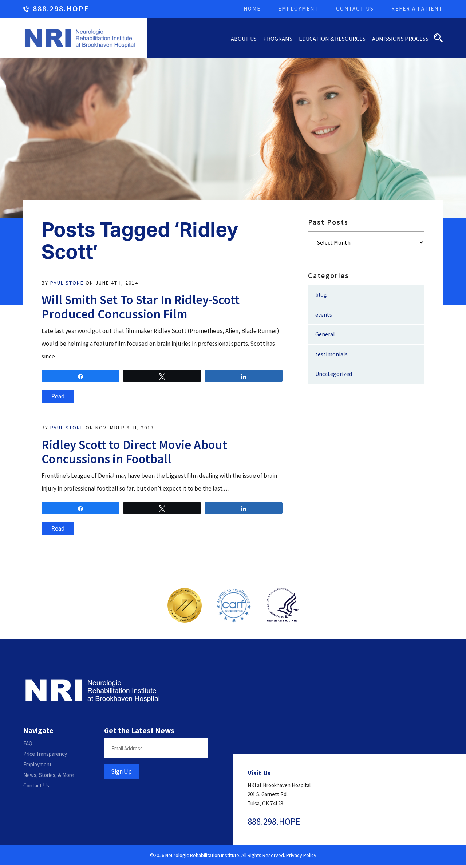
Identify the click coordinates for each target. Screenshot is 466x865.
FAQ (27, 743)
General (325, 334)
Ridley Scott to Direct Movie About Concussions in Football (134, 452)
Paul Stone (67, 282)
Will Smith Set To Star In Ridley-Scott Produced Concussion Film (141, 307)
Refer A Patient (417, 8)
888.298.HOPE (61, 8)
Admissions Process (400, 38)
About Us (244, 38)
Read (58, 396)
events (323, 314)
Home (252, 8)
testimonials (331, 354)
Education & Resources (332, 38)
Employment (298, 8)
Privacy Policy (301, 855)
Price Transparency (45, 753)
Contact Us (355, 8)
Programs (277, 38)
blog (321, 294)
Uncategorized (333, 373)
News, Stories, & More (48, 774)
